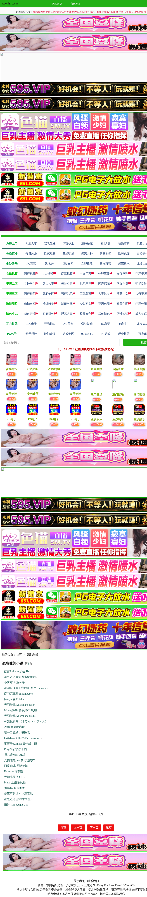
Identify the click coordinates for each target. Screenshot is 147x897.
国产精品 (29, 293)
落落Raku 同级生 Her (17, 671)
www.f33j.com (10, 3)
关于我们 (79, 880)
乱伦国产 (85, 283)
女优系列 (122, 273)
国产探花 (104, 283)
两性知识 (122, 313)
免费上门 (11, 373)
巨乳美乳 (85, 293)
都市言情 (29, 313)
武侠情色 (104, 313)
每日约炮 (96, 373)
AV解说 (48, 273)
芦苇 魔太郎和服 (14, 726)
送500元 (12, 424)
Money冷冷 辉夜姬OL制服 (20, 710)
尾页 (109, 827)
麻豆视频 (67, 273)
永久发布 (75, 3)
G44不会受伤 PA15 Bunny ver (22, 738)
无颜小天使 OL (13, 776)
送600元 (97, 399)
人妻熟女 (104, 293)
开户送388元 (97, 424)
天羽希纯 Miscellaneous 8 (19, 715)
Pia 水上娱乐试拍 (15, 782)
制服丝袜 (67, 303)
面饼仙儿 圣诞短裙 (16, 765)
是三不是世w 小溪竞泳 (18, 793)
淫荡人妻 (67, 313)
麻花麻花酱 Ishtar (14, 699)
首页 (19, 654)
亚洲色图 (104, 303)
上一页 (78, 827)
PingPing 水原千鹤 (15, 749)
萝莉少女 (122, 293)
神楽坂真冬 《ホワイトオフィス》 (26, 721)
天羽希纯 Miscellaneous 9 (19, 704)
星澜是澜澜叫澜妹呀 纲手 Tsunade (25, 688)
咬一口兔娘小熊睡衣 (17, 732)
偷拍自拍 (29, 303)
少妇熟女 (85, 303)
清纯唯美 (48, 303)
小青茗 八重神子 (14, 682)
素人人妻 (48, 283)
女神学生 (29, 283)
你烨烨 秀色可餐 (14, 788)
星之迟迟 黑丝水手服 (17, 799)
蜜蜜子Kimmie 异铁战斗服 (20, 743)
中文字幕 (85, 273)
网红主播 (122, 283)
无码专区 (48, 293)
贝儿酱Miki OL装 (15, 754)
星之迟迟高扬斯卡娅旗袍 (20, 676)
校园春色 (85, 313)
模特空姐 (67, 283)
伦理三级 (104, 273)
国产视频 (29, 273)
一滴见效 (11, 398)
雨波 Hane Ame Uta (16, 804)
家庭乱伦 (48, 313)
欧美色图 (122, 303)
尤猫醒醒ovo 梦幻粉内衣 (19, 760)
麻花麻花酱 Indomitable (18, 693)
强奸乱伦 (67, 293)
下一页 (94, 827)
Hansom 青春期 (13, 771)
